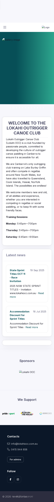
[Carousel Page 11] (40, 108)
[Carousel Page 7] (28, 108)
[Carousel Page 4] (19, 108)
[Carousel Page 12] (43, 108)
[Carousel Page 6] (25, 108)
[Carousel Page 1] (10, 108)
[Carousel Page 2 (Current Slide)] (13, 108)
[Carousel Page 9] (34, 108)
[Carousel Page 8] (31, 108)
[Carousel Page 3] (16, 108)
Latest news (16, 255)
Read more (32, 327)
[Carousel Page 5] (22, 108)
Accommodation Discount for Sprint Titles (19, 315)
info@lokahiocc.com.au (24, 443)
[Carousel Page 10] (37, 108)
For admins (15, 459)
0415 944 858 (19, 449)
